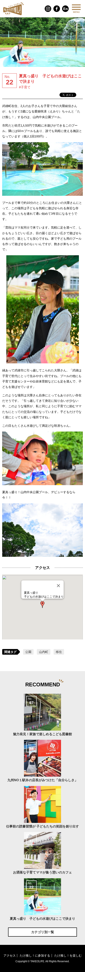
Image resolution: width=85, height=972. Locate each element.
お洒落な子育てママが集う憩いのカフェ (42, 854)
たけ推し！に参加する (35, 955)
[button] (42, 604)
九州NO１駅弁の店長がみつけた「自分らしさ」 (42, 762)
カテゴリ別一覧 (42, 932)
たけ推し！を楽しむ (68, 955)
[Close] (58, 585)
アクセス (9, 955)
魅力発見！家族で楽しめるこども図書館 (42, 716)
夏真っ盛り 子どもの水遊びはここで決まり (42, 901)
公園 (28, 652)
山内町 (43, 652)
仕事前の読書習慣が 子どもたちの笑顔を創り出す (42, 808)
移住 (59, 652)
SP (76, 8)
